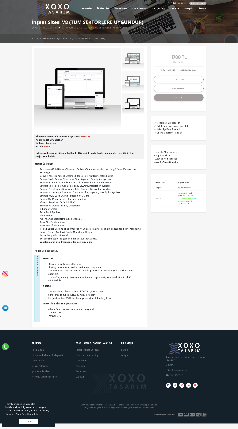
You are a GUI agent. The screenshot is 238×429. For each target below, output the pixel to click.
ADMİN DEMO (178, 88)
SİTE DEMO (178, 79)
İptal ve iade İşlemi (41, 371)
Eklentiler (104, 8)
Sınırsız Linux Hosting (87, 355)
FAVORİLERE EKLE (169, 70)
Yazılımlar (81, 366)
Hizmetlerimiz (139, 8)
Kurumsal (174, 8)
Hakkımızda (38, 350)
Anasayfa (36, 38)
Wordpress (121, 8)
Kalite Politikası (39, 360)
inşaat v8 (189, 201)
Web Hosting (158, 8)
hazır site (190, 196)
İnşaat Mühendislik (184, 188)
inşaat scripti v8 (183, 204)
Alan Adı (80, 376)
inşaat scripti (182, 193)
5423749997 (172, 365)
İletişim (202, 8)
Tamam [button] (28, 421)
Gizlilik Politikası (40, 366)
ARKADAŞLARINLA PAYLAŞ (187, 70)
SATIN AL (178, 97)
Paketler (87, 8)
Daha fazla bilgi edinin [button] (27, 414)
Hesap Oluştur (180, 3)
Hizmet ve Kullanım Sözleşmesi (47, 355)
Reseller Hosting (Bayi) (87, 350)
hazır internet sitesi (184, 198)
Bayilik (190, 8)
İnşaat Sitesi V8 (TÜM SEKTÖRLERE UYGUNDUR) (80, 38)
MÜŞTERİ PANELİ (199, 3)
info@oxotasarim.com (177, 370)
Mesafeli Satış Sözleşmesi (44, 376)
